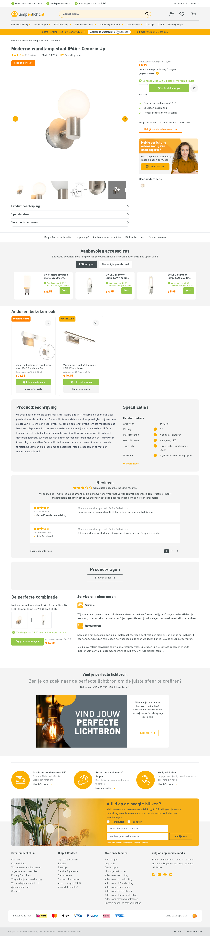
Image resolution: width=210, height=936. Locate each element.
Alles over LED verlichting (119, 883)
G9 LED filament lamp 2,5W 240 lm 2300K (178, 277)
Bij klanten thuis (135, 237)
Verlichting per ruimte (110, 24)
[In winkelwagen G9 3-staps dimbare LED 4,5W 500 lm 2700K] (65, 290)
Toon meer (132, 463)
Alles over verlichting (116, 875)
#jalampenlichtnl (20, 887)
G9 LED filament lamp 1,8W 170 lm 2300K (116, 277)
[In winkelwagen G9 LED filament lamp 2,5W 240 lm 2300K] (188, 290)
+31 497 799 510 (137, 651)
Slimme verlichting (84, 24)
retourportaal (131, 647)
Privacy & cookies (21, 875)
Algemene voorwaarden (24, 871)
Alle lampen (111, 859)
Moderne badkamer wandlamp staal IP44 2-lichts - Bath (33, 367)
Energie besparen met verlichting (123, 903)
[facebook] (153, 874)
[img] (70, 119)
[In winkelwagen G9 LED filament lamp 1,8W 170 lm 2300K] (126, 290)
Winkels (195, 3)
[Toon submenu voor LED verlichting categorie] (70, 24)
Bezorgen (63, 867)
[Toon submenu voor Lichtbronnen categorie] (141, 24)
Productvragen (157, 237)
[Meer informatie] (133, 32)
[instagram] (159, 874)
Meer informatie (148, 498)
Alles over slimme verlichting (121, 895)
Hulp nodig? (82, 237)
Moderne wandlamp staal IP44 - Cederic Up (36, 605)
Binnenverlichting (19, 24)
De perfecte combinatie (57, 237)
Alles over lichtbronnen (118, 887)
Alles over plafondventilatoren (121, 899)
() (31, 55)
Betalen (62, 863)
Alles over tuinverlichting (118, 879)
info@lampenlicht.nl (111, 651)
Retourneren (65, 875)
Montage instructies (116, 871)
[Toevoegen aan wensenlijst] (194, 88)
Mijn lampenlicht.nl (68, 859)
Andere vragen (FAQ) (69, 883)
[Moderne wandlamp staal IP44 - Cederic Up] (19, 620)
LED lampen (86, 264)
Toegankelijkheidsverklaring (26, 879)
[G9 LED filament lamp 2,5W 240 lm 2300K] (43, 620)
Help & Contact (181, 3)
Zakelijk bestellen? (68, 887)
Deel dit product (73, 55)
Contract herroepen (69, 879)
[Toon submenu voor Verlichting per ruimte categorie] (122, 24)
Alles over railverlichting (118, 891)
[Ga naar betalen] (125, 119)
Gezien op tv (111, 867)
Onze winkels (18, 863)
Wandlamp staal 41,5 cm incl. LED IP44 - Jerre (80, 367)
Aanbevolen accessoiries (107, 237)
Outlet (161, 24)
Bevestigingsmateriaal (115, 264)
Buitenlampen (41, 24)
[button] (105, 32)
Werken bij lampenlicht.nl (25, 883)
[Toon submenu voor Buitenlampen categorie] (49, 24)
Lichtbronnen (133, 24)
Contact (15, 891)
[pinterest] (165, 874)
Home (14, 41)
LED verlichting (61, 24)
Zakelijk (150, 24)
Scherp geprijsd (175, 24)
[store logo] (27, 14)
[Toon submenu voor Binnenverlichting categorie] (29, 24)
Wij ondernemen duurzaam (26, 867)
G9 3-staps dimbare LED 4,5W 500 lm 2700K (56, 277)
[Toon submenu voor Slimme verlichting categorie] (95, 24)
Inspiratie (110, 863)
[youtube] (170, 874)
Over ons (16, 859)
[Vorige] (15, 119)
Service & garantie (68, 871)
